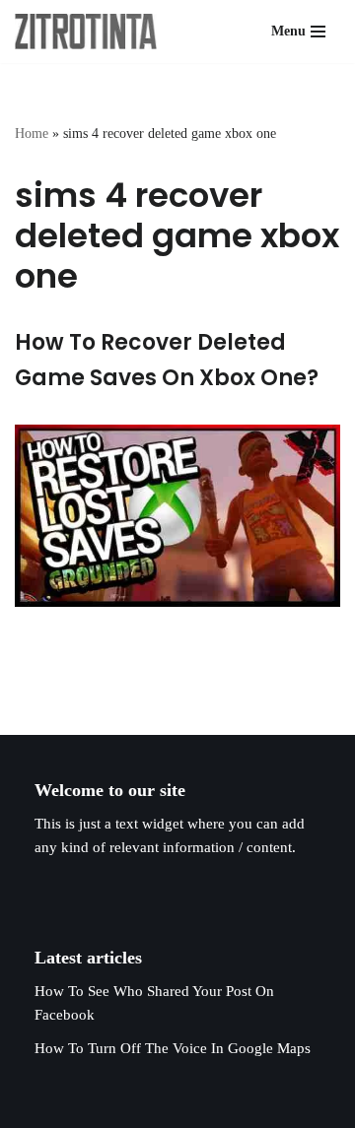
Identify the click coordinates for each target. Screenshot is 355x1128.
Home (31, 133)
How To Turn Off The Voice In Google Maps (173, 1048)
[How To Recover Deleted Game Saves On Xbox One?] (177, 516)
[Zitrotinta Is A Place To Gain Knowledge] (91, 31)
